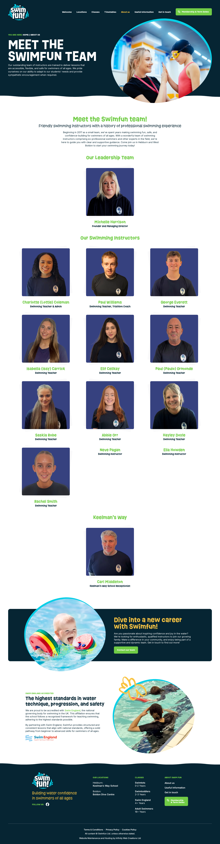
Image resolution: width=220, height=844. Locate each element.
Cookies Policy (129, 829)
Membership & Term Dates (195, 11)
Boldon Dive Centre (103, 794)
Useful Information (144, 12)
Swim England (72, 710)
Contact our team (126, 649)
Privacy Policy (112, 829)
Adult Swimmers (144, 808)
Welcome (67, 12)
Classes (96, 12)
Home (26, 34)
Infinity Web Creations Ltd (128, 838)
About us (125, 12)
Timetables (110, 12)
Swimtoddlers (142, 791)
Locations (82, 12)
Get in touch (165, 12)
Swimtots (140, 782)
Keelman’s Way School (105, 785)
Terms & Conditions (93, 829)
